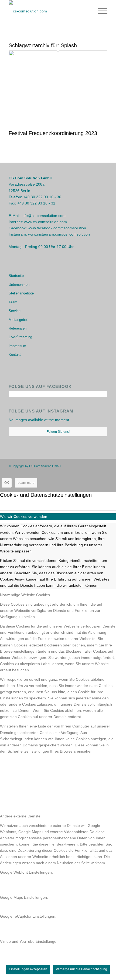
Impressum (17, 346)
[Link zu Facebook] (87, 466)
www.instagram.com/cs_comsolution (59, 234)
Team (13, 302)
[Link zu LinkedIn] (103, 466)
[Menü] (100, 11)
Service (15, 311)
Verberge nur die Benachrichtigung (81, 969)
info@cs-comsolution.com (44, 215)
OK (6, 483)
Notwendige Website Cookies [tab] (25, 595)
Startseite (16, 276)
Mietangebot (18, 320)
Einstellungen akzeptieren (28, 969)
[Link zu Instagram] (95, 466)
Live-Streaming (20, 337)
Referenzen (17, 328)
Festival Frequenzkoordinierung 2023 (53, 133)
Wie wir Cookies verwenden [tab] (23, 516)
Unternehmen (19, 285)
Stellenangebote (21, 293)
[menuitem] (100, 11)
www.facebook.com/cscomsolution (57, 228)
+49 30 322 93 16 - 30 (42, 197)
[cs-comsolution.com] (48, 11)
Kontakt (15, 355)
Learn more (26, 483)
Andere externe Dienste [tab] (20, 816)
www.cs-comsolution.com (45, 222)
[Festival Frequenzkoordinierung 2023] (58, 54)
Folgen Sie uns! (58, 432)
